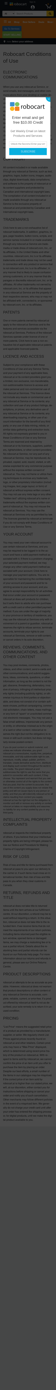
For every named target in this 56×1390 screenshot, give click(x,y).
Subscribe (28, 151)
